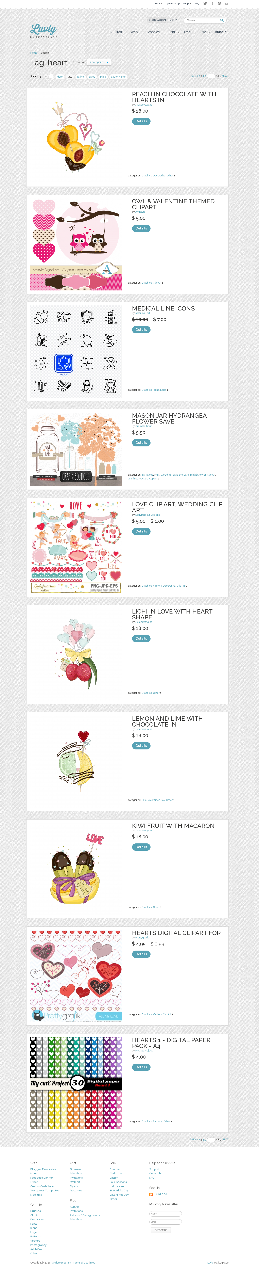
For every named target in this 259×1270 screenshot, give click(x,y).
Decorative (159, 175)
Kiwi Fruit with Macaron (173, 825)
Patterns (157, 1121)
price (103, 76)
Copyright (155, 1173)
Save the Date (181, 474)
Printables (76, 1173)
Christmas (116, 1173)
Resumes (76, 1190)
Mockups (36, 1194)
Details (141, 121)
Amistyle (140, 211)
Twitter (205, 3)
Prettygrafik (142, 937)
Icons (156, 389)
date (60, 76)
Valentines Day (156, 800)
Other (170, 175)
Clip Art (157, 282)
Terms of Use (80, 1262)
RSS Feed (161, 1193)
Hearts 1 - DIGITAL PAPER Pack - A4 (171, 1042)
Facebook (212, 3)
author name (118, 76)
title (70, 76)
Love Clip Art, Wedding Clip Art (177, 507)
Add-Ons (36, 1249)
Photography (38, 1245)
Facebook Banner (41, 1177)
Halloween (117, 1186)
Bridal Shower (198, 474)
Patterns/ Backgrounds (85, 1215)
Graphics (147, 175)
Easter (114, 1177)
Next (225, 76)
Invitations (147, 474)
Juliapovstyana (143, 104)
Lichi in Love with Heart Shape (172, 614)
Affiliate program (61, 1262)
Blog (92, 1262)
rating (80, 76)
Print (156, 474)
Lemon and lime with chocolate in (167, 721)
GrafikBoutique (143, 426)
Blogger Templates (43, 1169)
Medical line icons (163, 308)
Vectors (143, 478)
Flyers (74, 1186)
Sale (144, 800)
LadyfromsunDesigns (147, 514)
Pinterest (219, 3)
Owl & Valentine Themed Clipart (173, 204)
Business (75, 1169)
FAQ (151, 1177)
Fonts (33, 1223)
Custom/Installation (42, 1186)
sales (92, 76)
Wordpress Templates (44, 1190)
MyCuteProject (144, 1050)
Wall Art (75, 1182)
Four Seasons (118, 1182)
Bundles (115, 1169)
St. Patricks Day (119, 1190)
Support (154, 1169)
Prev (193, 76)
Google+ (227, 3)
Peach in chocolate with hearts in (174, 97)
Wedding (166, 474)
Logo (163, 389)
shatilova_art (142, 313)
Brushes (35, 1210)
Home (33, 52)
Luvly (210, 1262)
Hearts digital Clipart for (176, 932)
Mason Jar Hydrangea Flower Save (169, 418)
